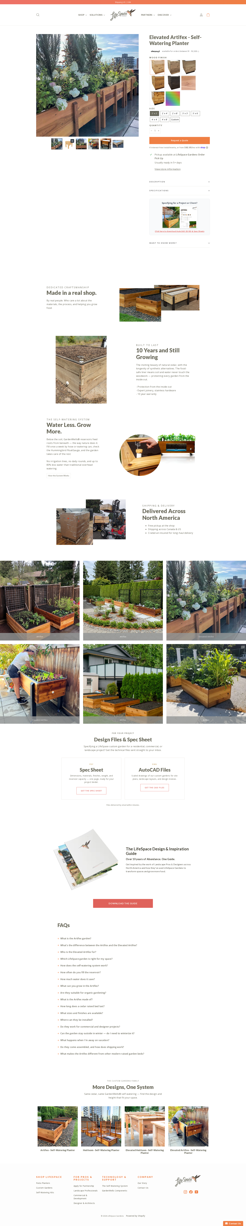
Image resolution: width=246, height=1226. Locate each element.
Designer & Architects (84, 1203)
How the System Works (58, 475)
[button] (56, 143)
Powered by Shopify (135, 1216)
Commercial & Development (80, 1197)
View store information (168, 169)
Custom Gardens (44, 1188)
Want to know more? (163, 243)
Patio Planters (43, 1183)
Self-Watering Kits (45, 1192)
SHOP (81, 15)
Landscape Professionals (86, 1190)
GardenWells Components (114, 1190)
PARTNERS (147, 15)
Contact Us (143, 1188)
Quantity (155, 125)
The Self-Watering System (115, 1186)
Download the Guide (123, 903)
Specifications (159, 190)
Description (157, 181)
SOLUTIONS (96, 15)
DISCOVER (163, 15)
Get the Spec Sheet (91, 790)
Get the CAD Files (154, 787)
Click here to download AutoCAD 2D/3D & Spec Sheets (179, 231)
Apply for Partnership (84, 1186)
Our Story (142, 1183)
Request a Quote (179, 140)
